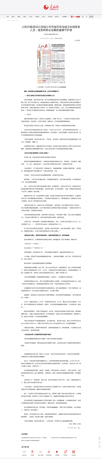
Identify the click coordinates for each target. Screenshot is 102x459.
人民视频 (57, 455)
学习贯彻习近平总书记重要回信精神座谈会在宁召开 (64, 437)
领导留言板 (49, 455)
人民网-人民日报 (58, 38)
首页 (8, 16)
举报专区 (50, 16)
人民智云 (65, 455)
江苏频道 (13, 20)
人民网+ (32, 455)
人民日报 (24, 455)
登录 (92, 16)
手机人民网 (40, 455)
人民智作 (73, 455)
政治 (18, 20)
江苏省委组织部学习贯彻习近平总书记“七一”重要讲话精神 (35, 437)
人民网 (8, 20)
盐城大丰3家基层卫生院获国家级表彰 (30, 440)
